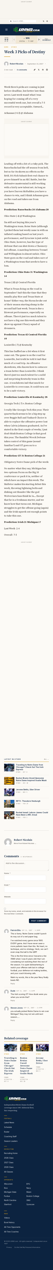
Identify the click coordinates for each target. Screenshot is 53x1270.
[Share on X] (39, 70)
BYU (28, 1184)
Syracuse (30, 1204)
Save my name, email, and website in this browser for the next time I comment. (25, 912)
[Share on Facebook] (43, 70)
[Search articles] (11, 21)
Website (7, 897)
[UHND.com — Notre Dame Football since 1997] (26, 29)
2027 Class (8, 1162)
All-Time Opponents (12, 1227)
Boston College (32, 1196)
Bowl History (9, 1222)
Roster (6, 1132)
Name (7, 873)
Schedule (8, 1127)
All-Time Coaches (11, 1232)
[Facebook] (47, 21)
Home (6, 47)
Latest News (9, 1123)
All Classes (8, 1172)
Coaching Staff (10, 1136)
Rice (6, 1188)
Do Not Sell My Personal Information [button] (27, 1247)
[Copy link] (35, 70)
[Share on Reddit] (47, 70)
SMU (28, 1200)
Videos (7, 1218)
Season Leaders (10, 1141)
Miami (28, 1192)
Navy (28, 1188)
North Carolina (10, 1200)
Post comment (39, 921)
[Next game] (38, 40)
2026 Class (9, 1167)
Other (14, 47)
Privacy (9, 1247)
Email (7, 885)
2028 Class (9, 1158)
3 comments (22, 70)
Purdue (7, 1196)
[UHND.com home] (15, 1098)
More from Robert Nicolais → (25, 843)
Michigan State (10, 1192)
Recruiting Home (10, 1153)
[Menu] (6, 29)
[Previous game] (14, 40)
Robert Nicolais (16, 64)
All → (46, 759)
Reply (13, 984)
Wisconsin (8, 1184)
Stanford (7, 1204)
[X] (43, 21)
